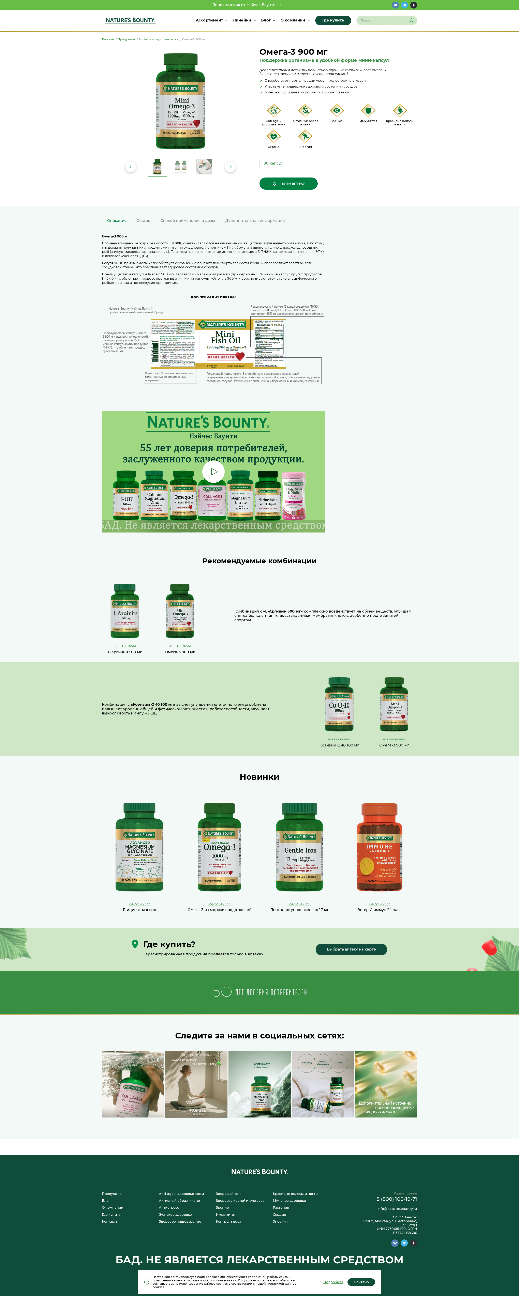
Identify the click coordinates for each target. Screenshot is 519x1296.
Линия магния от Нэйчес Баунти (245, 5)
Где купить (333, 20)
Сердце (279, 1215)
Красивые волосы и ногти (295, 1194)
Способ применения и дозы (187, 220)
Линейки (242, 20)
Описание (117, 220)
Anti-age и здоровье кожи (181, 1194)
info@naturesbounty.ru (397, 1209)
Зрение (222, 1207)
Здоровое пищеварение (180, 1221)
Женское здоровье (175, 1215)
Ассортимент (209, 20)
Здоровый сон (228, 1194)
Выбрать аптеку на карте (351, 949)
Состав (143, 220)
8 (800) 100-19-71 (396, 1199)
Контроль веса (228, 1221)
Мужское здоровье (289, 1201)
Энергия (280, 1221)
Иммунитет (226, 1215)
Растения (281, 1207)
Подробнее (333, 1282)
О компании (293, 20)
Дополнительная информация (255, 220)
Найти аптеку (292, 183)
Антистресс (169, 1207)
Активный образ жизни (179, 1201)
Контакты (110, 1221)
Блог (266, 20)
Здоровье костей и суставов (240, 1201)
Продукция (112, 1194)
